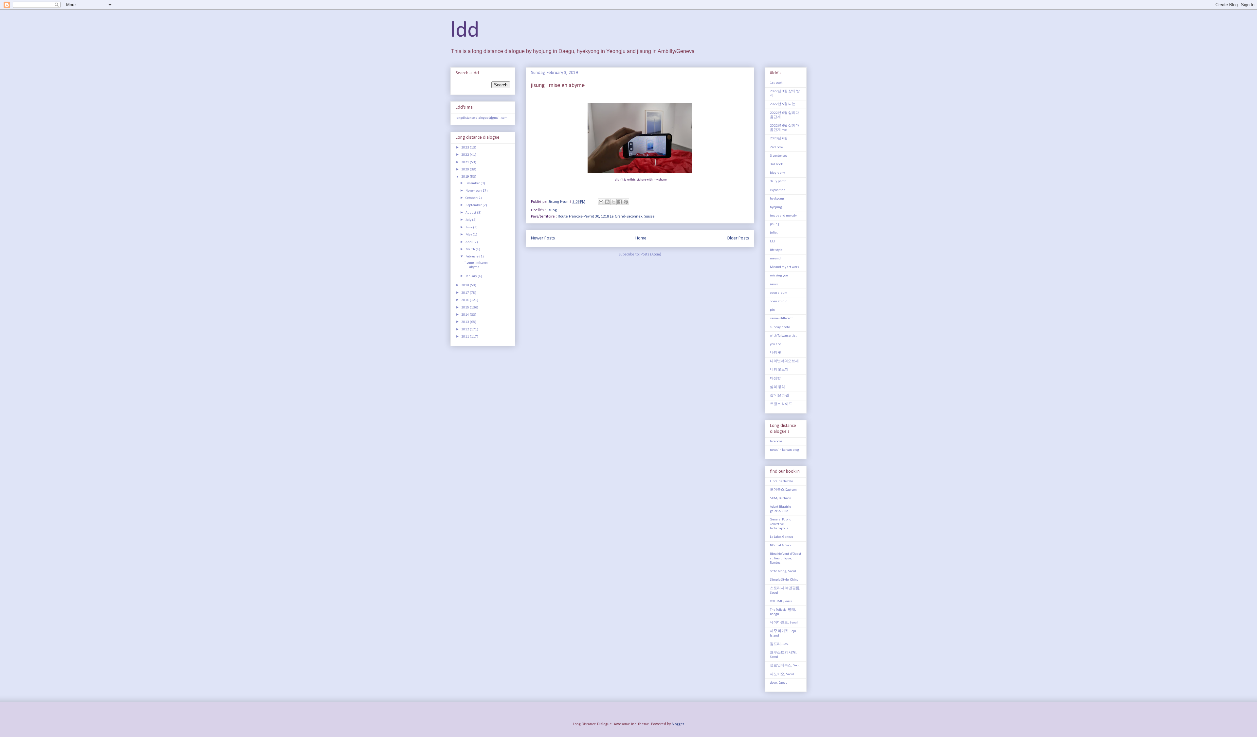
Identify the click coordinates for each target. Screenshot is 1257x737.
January (471, 276)
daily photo (778, 181)
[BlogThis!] (607, 202)
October (471, 198)
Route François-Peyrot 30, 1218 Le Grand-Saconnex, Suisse (606, 217)
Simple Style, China (784, 580)
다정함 (775, 378)
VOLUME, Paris (781, 601)
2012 (465, 329)
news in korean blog (784, 450)
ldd (464, 31)
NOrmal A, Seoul (781, 545)
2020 (465, 169)
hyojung (776, 207)
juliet (774, 233)
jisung (552, 210)
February (472, 256)
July (468, 220)
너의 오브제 (779, 370)
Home (641, 238)
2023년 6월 (779, 138)
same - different (781, 318)
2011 (465, 337)
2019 (465, 177)
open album (778, 293)
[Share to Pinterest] (626, 202)
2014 (465, 315)
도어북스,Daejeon (783, 490)
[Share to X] (613, 202)
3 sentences (778, 156)
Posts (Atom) (651, 254)
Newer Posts (543, 238)
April (469, 242)
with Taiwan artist (783, 336)
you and (775, 344)
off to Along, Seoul (783, 571)
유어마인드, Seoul (784, 622)
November (473, 191)
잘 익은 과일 (779, 395)
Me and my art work (784, 267)
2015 (465, 307)
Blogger (678, 724)
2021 (465, 162)
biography (777, 173)
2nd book (776, 147)
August (471, 213)
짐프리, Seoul (780, 644)
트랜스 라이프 (781, 404)
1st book (776, 83)
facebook (776, 441)
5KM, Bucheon (780, 498)
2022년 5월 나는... (784, 104)
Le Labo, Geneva (781, 537)
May (469, 235)
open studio (778, 301)
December (473, 183)
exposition (777, 190)
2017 (465, 293)
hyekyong (777, 199)
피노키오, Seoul (782, 674)
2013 (465, 322)
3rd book (776, 164)
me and (775, 258)
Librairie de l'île (781, 481)
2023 (465, 147)
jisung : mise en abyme (558, 85)
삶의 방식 (777, 387)
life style (776, 250)
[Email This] (601, 202)
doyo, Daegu (779, 683)
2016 (465, 300)
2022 (465, 155)
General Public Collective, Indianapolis (780, 524)
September (474, 205)
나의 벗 (775, 353)
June (469, 227)
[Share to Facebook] (619, 202)
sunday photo (780, 327)
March (470, 249)
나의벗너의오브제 (784, 361)
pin (772, 310)
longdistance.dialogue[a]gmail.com (481, 118)
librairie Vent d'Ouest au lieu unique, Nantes (785, 558)
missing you (779, 275)
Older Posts (738, 238)
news (774, 284)
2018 (465, 285)
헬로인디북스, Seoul (785, 665)
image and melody (783, 216)
